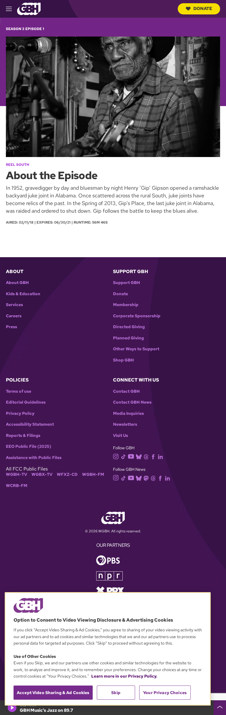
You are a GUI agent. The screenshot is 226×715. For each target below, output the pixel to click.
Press (11, 326)
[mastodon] (146, 478)
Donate (202, 8)
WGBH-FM (93, 474)
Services (14, 304)
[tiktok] (123, 456)
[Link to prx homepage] (110, 590)
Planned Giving (128, 338)
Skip (115, 692)
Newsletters (125, 424)
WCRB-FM (16, 485)
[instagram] (116, 456)
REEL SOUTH (17, 164)
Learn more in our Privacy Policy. (124, 676)
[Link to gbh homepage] (29, 8)
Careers (13, 315)
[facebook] (153, 456)
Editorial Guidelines (26, 402)
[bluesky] (139, 456)
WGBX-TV (41, 474)
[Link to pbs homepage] (108, 560)
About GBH (17, 282)
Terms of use (18, 391)
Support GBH (126, 282)
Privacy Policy (20, 413)
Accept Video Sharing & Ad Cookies (53, 692)
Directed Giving (129, 326)
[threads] (146, 456)
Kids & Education (23, 293)
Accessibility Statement (30, 424)
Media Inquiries (128, 413)
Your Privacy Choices (165, 692)
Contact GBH (126, 391)
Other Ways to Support (136, 348)
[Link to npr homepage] (109, 575)
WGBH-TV (16, 474)
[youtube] (131, 456)
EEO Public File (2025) (28, 446)
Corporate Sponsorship (136, 315)
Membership (125, 304)
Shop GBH (123, 360)
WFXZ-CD (67, 474)
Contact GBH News (132, 402)
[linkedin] (160, 456)
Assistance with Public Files (34, 457)
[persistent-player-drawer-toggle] (220, 707)
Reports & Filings (23, 435)
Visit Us (120, 435)
